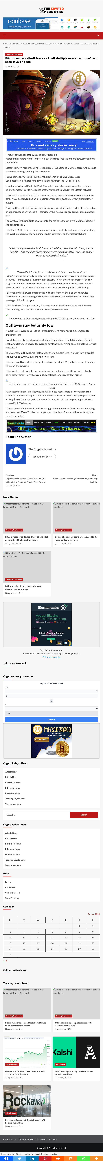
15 (79, 937)
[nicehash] (51, 740)
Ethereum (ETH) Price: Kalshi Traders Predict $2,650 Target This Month (25, 1073)
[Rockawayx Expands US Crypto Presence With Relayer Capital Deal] (27, 1101)
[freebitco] (51, 425)
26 (38, 948)
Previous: (26, 480)
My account (41, 1139)
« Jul (5, 960)
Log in (8, 882)
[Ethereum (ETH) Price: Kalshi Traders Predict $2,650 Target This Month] (27, 1052)
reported (85, 395)
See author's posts (42, 456)
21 (66, 943)
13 (52, 937)
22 (79, 943)
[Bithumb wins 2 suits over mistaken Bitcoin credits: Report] (27, 567)
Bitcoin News (11, 777)
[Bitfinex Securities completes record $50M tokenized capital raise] (76, 518)
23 (93, 943)
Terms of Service (26, 1139)
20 (52, 943)
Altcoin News (11, 772)
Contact (53, 1139)
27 (52, 948)
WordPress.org (12, 898)
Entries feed (10, 887)
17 (10, 943)
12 (38, 937)
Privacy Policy (9, 1139)
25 (24, 948)
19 (38, 943)
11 (24, 937)
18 (24, 943)
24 (10, 948)
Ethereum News (12, 788)
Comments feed (12, 892)
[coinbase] (51, 144)
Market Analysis (12, 793)
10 (10, 937)
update (15, 176)
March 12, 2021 (13, 67)
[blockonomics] (51, 624)
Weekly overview (13, 804)
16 (93, 937)
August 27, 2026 (12, 544)
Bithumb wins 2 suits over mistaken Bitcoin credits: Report (23, 588)
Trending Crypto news (14, 54)
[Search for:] (37, 815)
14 (66, 937)
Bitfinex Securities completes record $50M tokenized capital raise (76, 538)
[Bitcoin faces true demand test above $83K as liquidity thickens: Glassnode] (27, 518)
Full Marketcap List (51, 657)
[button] (6, 35)
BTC (16, 167)
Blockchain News (13, 782)
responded (39, 292)
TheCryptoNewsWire (42, 449)
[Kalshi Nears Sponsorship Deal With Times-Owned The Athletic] (76, 1052)
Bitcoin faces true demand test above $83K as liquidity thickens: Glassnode (26, 538)
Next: (75, 479)
